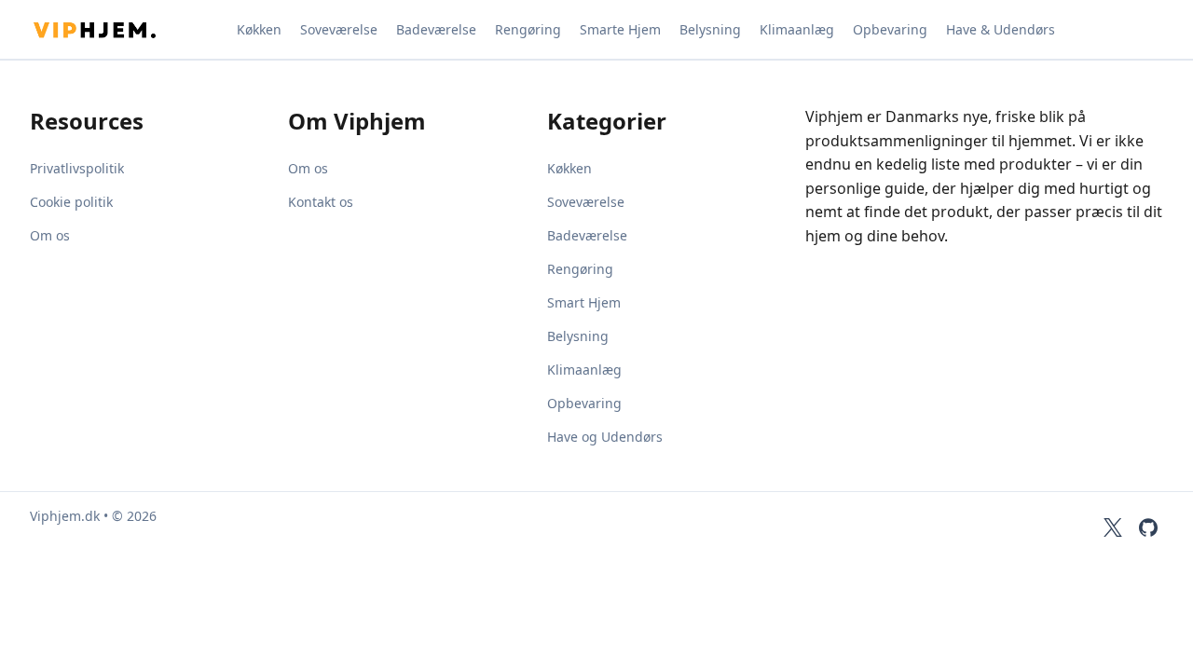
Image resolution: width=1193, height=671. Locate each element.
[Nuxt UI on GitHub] (1148, 527)
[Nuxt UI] (123, 30)
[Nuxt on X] (1113, 527)
